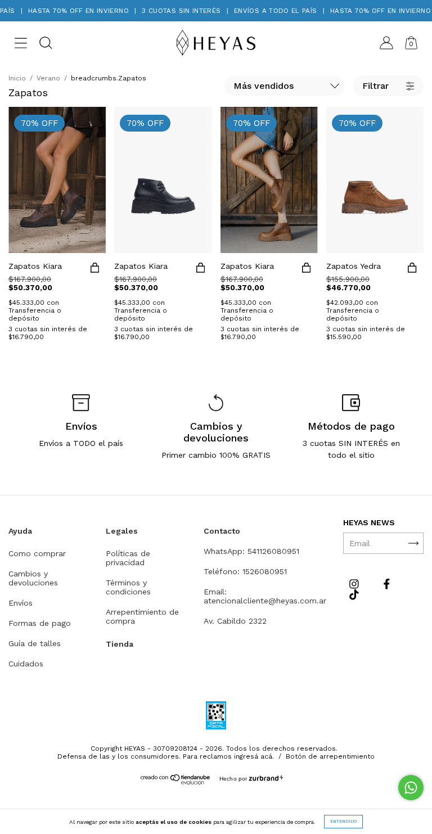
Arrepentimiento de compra (142, 616)
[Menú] (21, 44)
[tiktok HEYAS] (354, 594)
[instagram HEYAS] (355, 583)
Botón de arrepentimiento (330, 756)
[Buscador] (45, 44)
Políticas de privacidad (128, 558)
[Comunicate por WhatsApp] (411, 787)
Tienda (119, 643)
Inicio (17, 78)
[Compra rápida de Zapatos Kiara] (94, 270)
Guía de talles (34, 643)
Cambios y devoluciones (33, 578)
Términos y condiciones (128, 587)
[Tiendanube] (176, 781)
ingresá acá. (254, 756)
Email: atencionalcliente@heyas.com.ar (265, 596)
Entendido (343, 821)
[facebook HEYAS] (387, 583)
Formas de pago (39, 623)
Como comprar (37, 553)
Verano (48, 78)
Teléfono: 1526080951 (245, 571)
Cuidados (25, 663)
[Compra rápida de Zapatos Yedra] (412, 270)
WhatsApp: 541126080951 (251, 551)
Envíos (20, 602)
